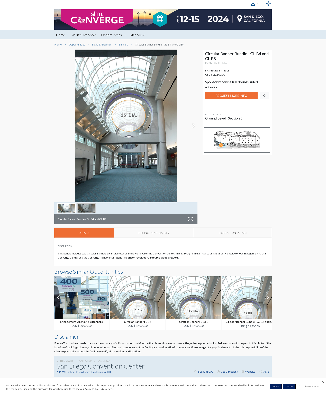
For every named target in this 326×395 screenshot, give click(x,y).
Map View (137, 35)
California (85, 361)
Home (60, 35)
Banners (123, 44)
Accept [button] (276, 386)
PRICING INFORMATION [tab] (153, 232)
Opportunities (111, 35)
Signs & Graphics (102, 44)
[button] (308, 386)
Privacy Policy (107, 389)
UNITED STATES (65, 361)
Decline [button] (289, 386)
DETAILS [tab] (84, 232)
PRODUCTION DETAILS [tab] (232, 232)
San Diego (104, 361)
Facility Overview (83, 35)
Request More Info (231, 95)
